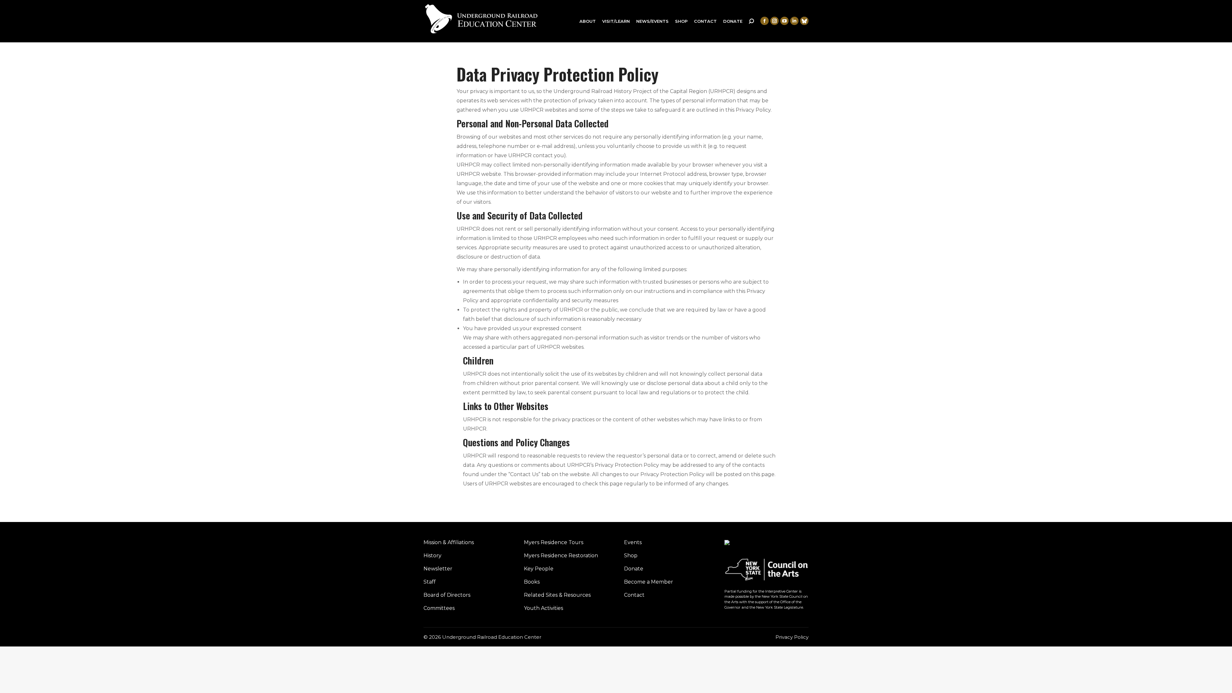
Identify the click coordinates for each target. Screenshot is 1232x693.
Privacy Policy (792, 637)
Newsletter (438, 569)
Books (532, 582)
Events (633, 542)
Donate (633, 569)
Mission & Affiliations (449, 542)
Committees (439, 608)
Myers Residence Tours (553, 542)
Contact (634, 595)
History (432, 555)
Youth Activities (543, 608)
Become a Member (648, 582)
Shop (630, 555)
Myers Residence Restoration (561, 555)
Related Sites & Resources (557, 595)
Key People (538, 569)
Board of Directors (447, 595)
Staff (430, 582)
